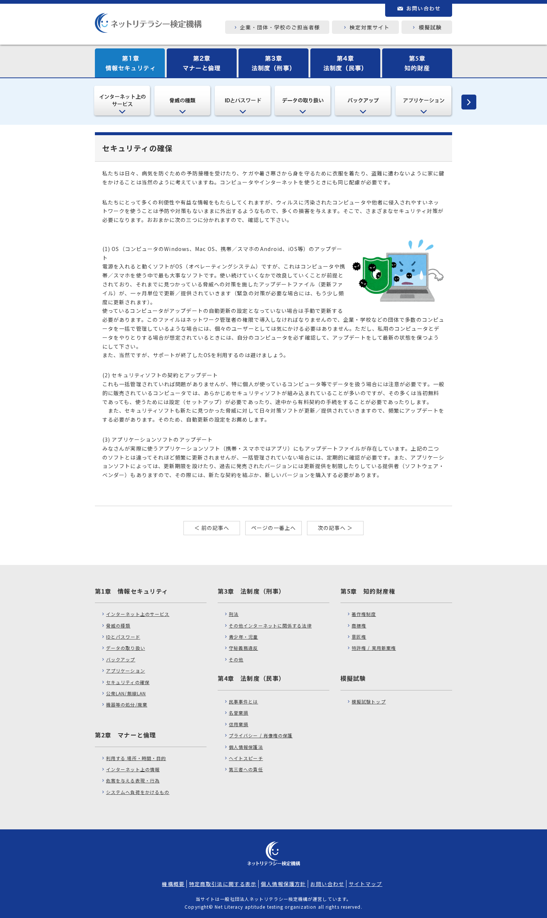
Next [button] (465, 102)
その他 (236, 659)
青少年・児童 (243, 636)
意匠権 (359, 636)
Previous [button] (82, 102)
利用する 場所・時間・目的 (136, 758)
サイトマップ (366, 883)
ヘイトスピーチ (246, 758)
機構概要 (173, 883)
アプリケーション (125, 670)
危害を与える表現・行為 (133, 780)
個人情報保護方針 (283, 883)
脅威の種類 (118, 625)
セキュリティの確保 (128, 682)
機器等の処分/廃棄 (126, 704)
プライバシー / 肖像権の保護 (261, 735)
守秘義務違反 (243, 648)
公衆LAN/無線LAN (126, 693)
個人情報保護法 (246, 747)
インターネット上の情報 (133, 769)
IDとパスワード (123, 636)
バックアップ (120, 659)
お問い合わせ (327, 883)
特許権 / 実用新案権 (374, 648)
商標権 (359, 625)
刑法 (234, 614)
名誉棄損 (238, 712)
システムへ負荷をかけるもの (137, 792)
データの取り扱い (125, 648)
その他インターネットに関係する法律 (270, 625)
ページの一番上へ (273, 527)
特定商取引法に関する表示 (222, 883)
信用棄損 (238, 724)
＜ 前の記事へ (212, 527)
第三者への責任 (246, 769)
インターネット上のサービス (137, 614)
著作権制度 (364, 614)
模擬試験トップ (369, 701)
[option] (123, 101)
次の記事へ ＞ (335, 527)
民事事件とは (243, 701)
